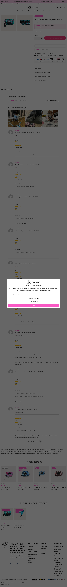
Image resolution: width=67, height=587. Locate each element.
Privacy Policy (36, 298)
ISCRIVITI (33, 305)
